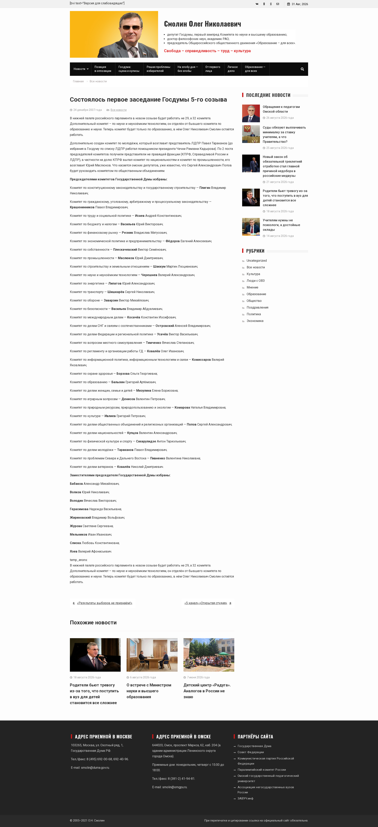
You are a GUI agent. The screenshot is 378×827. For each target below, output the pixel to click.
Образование (256, 294)
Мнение (252, 287)
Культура (253, 274)
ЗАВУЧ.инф (246, 798)
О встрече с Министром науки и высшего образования (149, 691)
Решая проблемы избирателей (158, 68)
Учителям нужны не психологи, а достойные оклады (281, 225)
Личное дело (233, 68)
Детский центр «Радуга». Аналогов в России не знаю (207, 691)
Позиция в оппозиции (102, 68)
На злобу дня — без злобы (188, 68)
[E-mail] (277, 4)
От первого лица (212, 68)
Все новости (119, 109)
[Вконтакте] (257, 4)
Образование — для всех (255, 68)
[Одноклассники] (263, 4)
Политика (254, 314)
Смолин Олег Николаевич (202, 23)
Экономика (255, 321)
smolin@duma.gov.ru (95, 768)
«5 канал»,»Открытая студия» (205, 603)
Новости (79, 68)
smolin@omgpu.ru (174, 787)
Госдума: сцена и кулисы (129, 68)
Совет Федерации (251, 752)
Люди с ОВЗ (256, 281)
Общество (254, 301)
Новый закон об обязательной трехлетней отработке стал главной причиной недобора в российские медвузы (282, 166)
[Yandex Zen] (270, 4)
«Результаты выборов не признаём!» (104, 603)
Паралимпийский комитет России (262, 769)
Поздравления (257, 307)
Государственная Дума (254, 746)
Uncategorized (257, 260)
